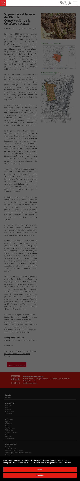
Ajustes (40, 469)
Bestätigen (40, 475)
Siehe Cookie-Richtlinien (62, 463)
